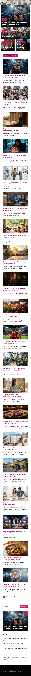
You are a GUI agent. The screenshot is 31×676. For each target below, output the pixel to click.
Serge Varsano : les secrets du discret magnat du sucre (8, 47)
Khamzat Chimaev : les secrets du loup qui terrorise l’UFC (15, 23)
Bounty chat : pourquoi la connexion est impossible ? (21, 47)
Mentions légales (17, 671)
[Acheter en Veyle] (15, 2)
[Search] (28, 2)
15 (14, 596)
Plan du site (9, 671)
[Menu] (2, 2)
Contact (4, 671)
